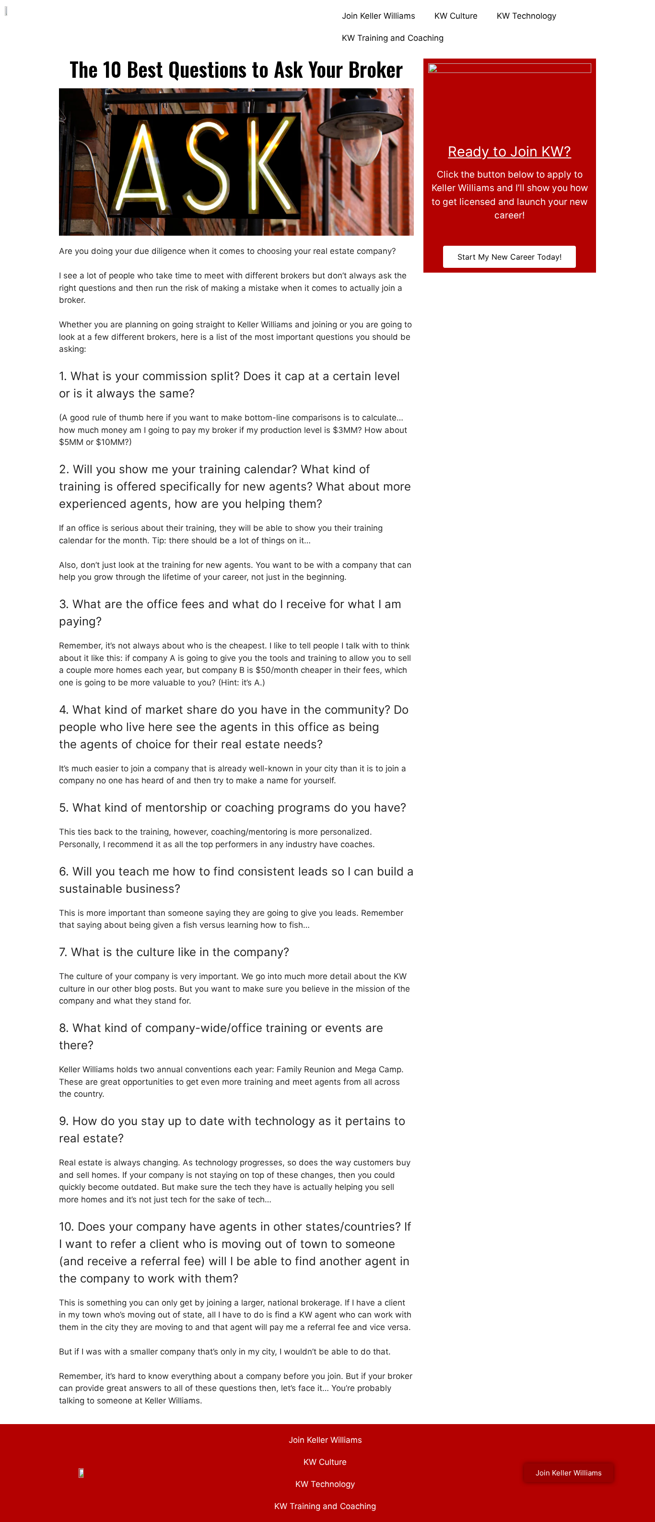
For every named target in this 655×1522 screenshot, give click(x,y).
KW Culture (456, 16)
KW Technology (526, 16)
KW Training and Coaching (393, 38)
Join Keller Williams (378, 16)
